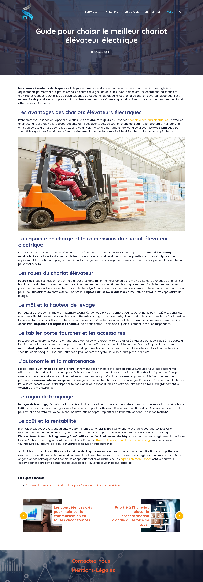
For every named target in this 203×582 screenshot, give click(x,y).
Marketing (111, 11)
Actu (170, 11)
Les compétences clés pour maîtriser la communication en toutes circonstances (73, 513)
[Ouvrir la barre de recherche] (180, 12)
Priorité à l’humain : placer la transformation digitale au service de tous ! (130, 516)
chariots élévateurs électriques (148, 120)
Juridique (132, 11)
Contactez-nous (91, 561)
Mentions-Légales (93, 570)
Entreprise (153, 11)
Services (91, 11)
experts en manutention (136, 459)
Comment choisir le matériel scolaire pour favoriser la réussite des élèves (73, 485)
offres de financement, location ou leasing (122, 440)
